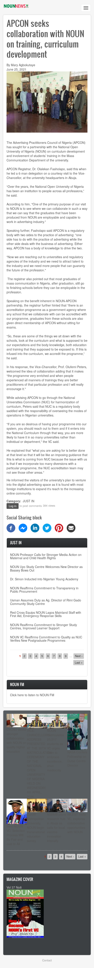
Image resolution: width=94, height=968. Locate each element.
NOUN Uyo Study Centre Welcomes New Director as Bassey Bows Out (46, 568)
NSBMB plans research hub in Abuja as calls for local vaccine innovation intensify (56, 827)
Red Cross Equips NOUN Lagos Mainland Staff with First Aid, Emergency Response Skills (45, 614)
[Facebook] (11, 527)
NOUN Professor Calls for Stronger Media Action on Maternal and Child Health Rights (46, 556)
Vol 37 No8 (14, 887)
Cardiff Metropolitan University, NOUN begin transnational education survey (36, 827)
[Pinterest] (59, 527)
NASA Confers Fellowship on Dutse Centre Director (77, 758)
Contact (47, 960)
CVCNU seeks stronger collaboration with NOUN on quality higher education (16, 740)
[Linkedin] (35, 527)
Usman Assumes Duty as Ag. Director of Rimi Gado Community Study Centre (45, 602)
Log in (12, 506)
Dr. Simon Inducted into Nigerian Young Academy (44, 579)
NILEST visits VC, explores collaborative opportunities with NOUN (76, 823)
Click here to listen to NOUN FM (32, 695)
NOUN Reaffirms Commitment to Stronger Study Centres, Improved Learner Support (43, 626)
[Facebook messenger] (23, 527)
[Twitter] (47, 527)
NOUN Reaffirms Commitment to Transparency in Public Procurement (44, 590)
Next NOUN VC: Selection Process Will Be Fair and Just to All (16, 835)
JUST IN (28, 501)
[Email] (71, 527)
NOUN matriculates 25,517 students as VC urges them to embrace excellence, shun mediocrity (55, 750)
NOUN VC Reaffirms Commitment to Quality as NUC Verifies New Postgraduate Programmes (46, 639)
